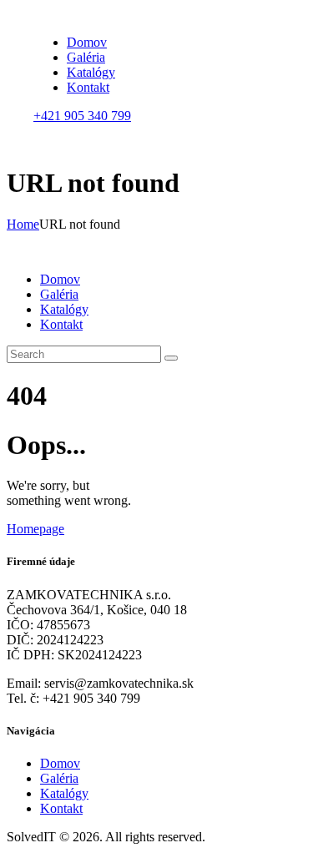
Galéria (59, 778)
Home (23, 224)
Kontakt (61, 808)
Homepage (35, 529)
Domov (60, 763)
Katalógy (64, 793)
